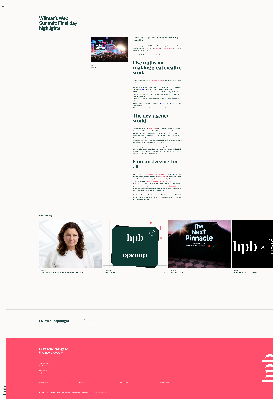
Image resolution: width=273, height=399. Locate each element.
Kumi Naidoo (163, 177)
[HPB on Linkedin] (43, 393)
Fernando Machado (156, 80)
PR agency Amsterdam (164, 382)
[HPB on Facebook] (39, 393)
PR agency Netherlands (43, 382)
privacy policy (96, 324)
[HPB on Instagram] (46, 393)
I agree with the (93, 324)
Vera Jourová (172, 186)
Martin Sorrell (153, 129)
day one (149, 55)
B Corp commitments (76, 392)
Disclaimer (53, 392)
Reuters (147, 48)
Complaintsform (85, 392)
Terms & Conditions (66, 392)
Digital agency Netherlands (125, 382)
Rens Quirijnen (162, 103)
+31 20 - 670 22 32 (43, 370)
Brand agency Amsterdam (125, 383)
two (153, 55)
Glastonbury (168, 48)
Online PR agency (82, 383)
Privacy (58, 392)
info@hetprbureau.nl (44, 373)
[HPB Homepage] (4, 390)
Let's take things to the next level (53, 350)
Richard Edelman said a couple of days (154, 174)
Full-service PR (82, 382)
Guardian (157, 48)
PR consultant (41, 383)
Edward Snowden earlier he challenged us (158, 181)
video (142, 89)
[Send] (120, 320)
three (157, 55)
